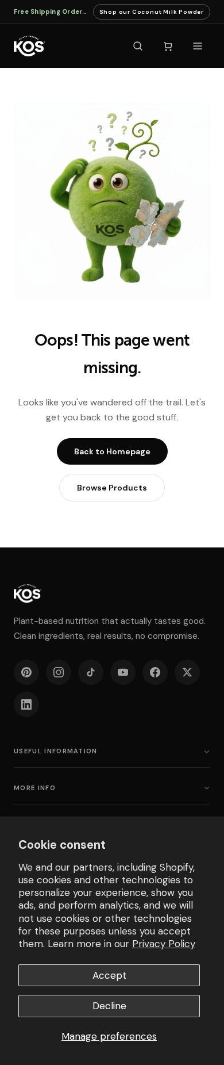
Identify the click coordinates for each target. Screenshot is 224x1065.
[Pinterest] (26, 672)
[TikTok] (90, 672)
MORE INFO (35, 788)
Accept (109, 975)
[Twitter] (187, 672)
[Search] (137, 46)
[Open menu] (197, 46)
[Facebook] (155, 672)
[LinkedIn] (26, 704)
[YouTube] (123, 672)
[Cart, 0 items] (167, 46)
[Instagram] (58, 672)
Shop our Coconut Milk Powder (151, 14)
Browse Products (112, 487)
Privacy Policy (163, 943)
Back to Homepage (112, 451)
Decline (109, 1005)
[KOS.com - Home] (29, 46)
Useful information (56, 751)
